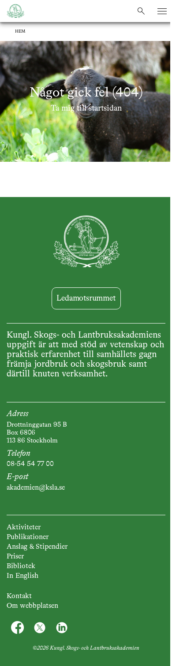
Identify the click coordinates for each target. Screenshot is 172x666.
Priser (15, 556)
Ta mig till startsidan (86, 108)
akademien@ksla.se (36, 487)
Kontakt (19, 596)
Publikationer (28, 537)
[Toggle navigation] (162, 11)
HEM (20, 31)
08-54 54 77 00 (30, 464)
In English (22, 576)
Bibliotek (21, 566)
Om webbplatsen (32, 606)
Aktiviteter (24, 527)
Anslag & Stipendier (37, 547)
